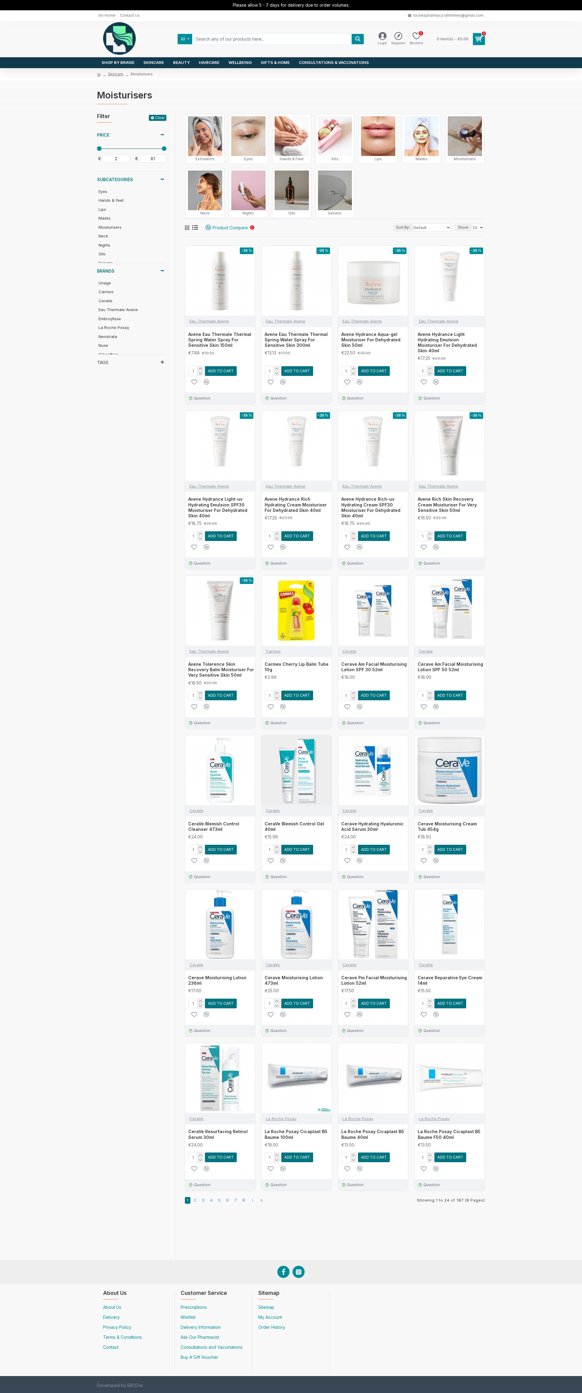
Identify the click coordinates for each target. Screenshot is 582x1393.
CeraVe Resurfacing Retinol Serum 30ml (218, 1134)
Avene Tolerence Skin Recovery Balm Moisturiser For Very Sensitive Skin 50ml (221, 670)
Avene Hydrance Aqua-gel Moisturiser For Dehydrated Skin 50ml (370, 340)
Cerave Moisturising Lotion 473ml (294, 980)
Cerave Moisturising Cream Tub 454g (447, 826)
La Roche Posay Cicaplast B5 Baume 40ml (372, 1134)
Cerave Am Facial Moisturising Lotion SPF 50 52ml (450, 667)
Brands (106, 271)
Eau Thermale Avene (209, 321)
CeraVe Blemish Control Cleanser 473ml (213, 826)
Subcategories (115, 179)
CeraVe (349, 651)
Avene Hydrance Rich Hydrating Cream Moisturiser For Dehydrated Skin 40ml (296, 504)
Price (103, 135)
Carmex (273, 651)
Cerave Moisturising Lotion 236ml (217, 980)
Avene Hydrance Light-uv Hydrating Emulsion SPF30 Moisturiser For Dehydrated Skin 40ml (217, 507)
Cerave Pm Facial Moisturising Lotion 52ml (374, 980)
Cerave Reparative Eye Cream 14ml (450, 980)
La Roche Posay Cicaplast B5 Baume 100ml (296, 1134)
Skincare (115, 74)
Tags (103, 362)
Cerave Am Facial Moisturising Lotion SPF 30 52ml (374, 667)
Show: (463, 227)
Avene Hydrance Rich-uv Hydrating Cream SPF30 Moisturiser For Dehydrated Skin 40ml (370, 507)
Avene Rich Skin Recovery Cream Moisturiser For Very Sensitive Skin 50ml (447, 504)
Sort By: (403, 227)
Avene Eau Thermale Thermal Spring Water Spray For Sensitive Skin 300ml (296, 340)
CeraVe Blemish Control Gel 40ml (294, 826)
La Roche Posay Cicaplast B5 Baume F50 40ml (449, 1134)
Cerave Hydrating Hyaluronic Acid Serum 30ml (372, 826)
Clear (160, 117)
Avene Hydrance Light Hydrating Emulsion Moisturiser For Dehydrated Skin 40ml (447, 342)
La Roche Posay (281, 1118)
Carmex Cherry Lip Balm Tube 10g (297, 667)
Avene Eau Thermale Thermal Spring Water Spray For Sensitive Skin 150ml (219, 340)
